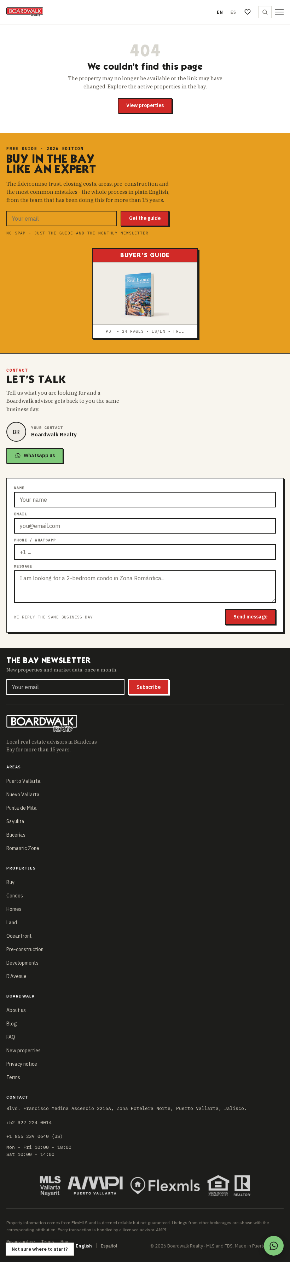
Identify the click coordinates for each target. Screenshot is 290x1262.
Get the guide (145, 218)
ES (233, 12)
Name (19, 487)
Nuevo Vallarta (23, 794)
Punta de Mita (21, 808)
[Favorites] (247, 12)
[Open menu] (279, 12)
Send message (250, 616)
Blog (11, 1023)
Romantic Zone (22, 848)
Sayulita (15, 821)
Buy (10, 882)
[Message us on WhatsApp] (274, 1246)
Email (20, 514)
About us (16, 1010)
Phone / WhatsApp (35, 540)
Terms (13, 1077)
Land (11, 922)
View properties (145, 105)
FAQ (10, 1037)
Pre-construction (25, 949)
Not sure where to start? (40, 1249)
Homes (14, 909)
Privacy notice (21, 1064)
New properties (23, 1050)
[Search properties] (265, 12)
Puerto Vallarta (23, 781)
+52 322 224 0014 (29, 1122)
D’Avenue (16, 976)
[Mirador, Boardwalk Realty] (24, 12)
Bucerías (15, 835)
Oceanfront (19, 936)
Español (109, 1246)
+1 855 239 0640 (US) (34, 1136)
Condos (14, 895)
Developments (22, 963)
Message (23, 566)
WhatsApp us (39, 455)
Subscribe (149, 687)
